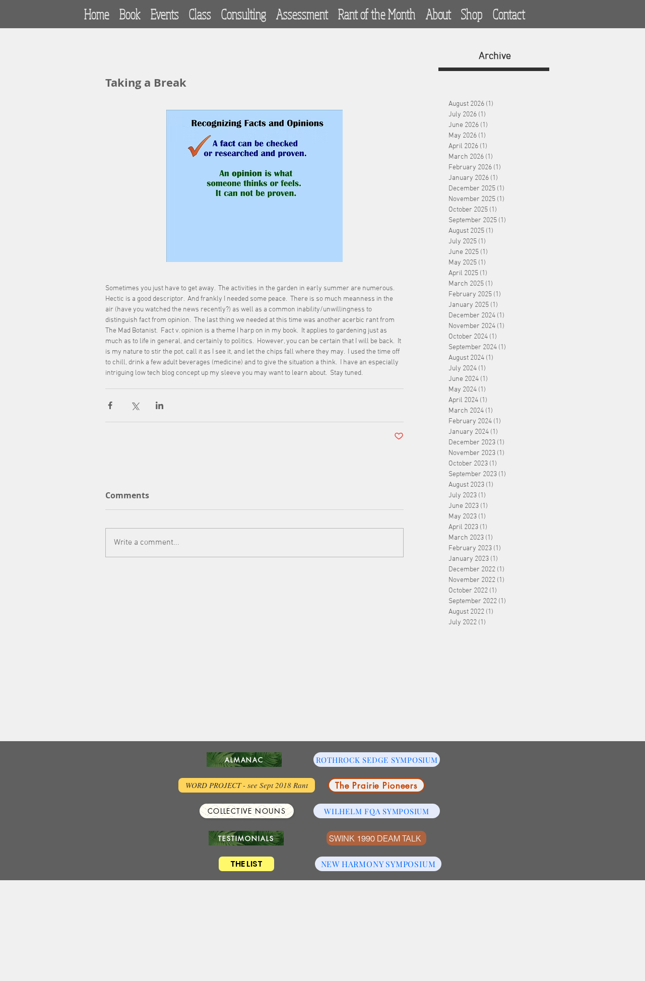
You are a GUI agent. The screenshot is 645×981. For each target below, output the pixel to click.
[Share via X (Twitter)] (135, 405)
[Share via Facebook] (110, 405)
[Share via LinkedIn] (159, 405)
